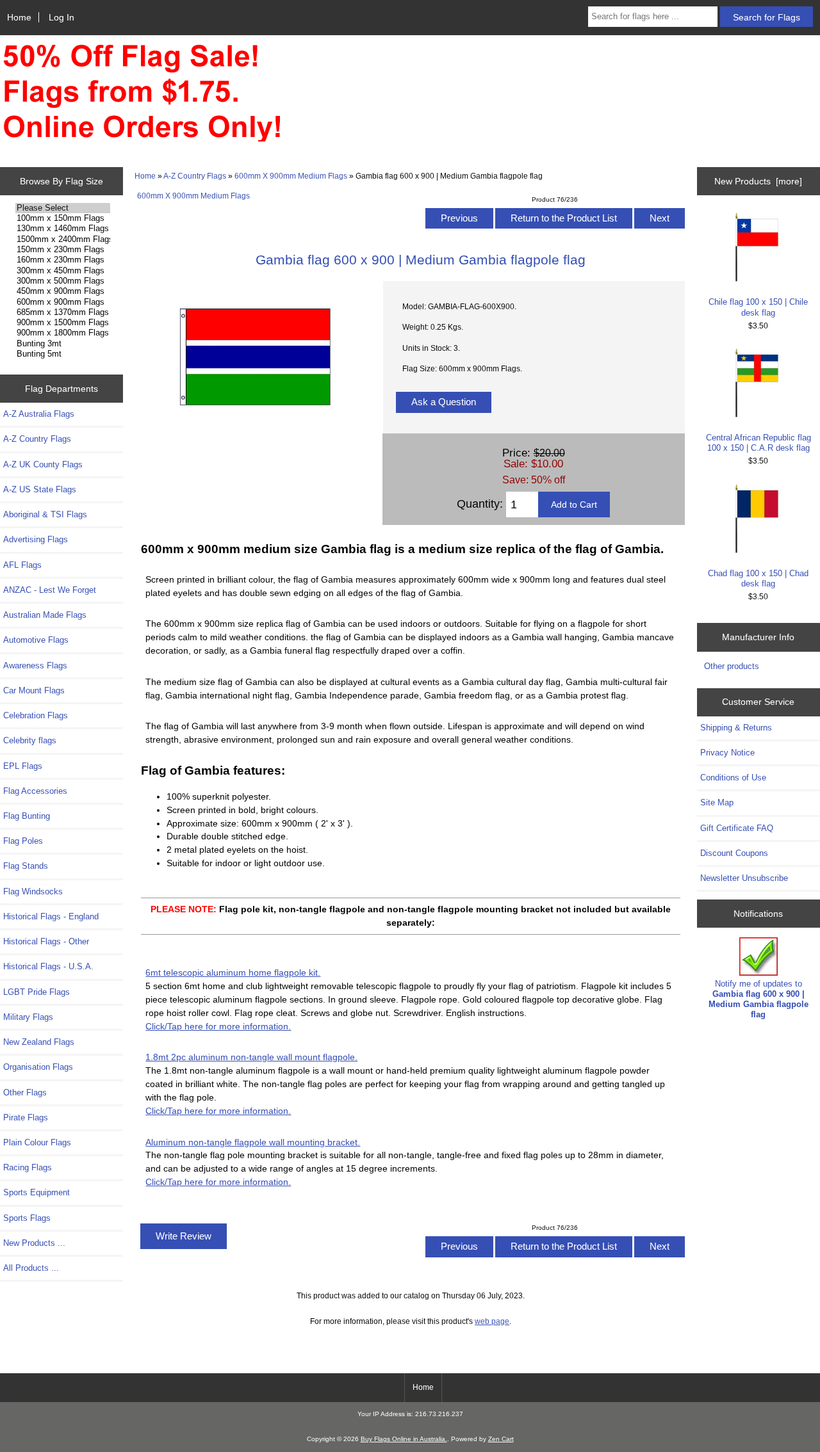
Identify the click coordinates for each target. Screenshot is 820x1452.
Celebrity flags (29, 740)
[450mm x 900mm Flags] (62, 291)
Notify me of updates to (758, 999)
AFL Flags (22, 565)
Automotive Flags (36, 640)
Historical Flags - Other (46, 941)
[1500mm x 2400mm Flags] (62, 239)
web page (492, 1321)
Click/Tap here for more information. (218, 1026)
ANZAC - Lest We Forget (49, 590)
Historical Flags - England (51, 916)
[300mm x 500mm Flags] (62, 281)
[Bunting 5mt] (62, 354)
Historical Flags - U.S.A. (48, 966)
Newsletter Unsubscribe (744, 878)
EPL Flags (22, 766)
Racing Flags (27, 1167)
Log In (61, 17)
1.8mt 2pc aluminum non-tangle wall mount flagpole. (251, 1057)
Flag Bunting (26, 816)
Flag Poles (23, 841)
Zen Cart (501, 1438)
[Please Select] (62, 208)
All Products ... (31, 1268)
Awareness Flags (35, 665)
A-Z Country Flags (194, 176)
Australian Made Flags (44, 615)
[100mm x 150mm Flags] (62, 218)
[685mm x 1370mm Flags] (62, 312)
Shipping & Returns (736, 727)
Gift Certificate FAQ (736, 828)
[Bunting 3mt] (62, 344)
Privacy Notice (727, 752)
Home (19, 17)
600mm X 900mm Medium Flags (290, 176)
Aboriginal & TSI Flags (45, 514)
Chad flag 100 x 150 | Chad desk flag (758, 578)
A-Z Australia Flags (38, 414)
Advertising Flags (35, 539)
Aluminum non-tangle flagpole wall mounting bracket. (252, 1142)
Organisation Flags (38, 1067)
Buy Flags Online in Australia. (404, 1438)
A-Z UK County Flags (43, 464)
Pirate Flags (25, 1117)
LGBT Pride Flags (36, 992)
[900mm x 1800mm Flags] (62, 333)
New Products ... (34, 1243)
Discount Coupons (734, 853)
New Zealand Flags (38, 1042)
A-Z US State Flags (39, 489)
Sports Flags (27, 1218)
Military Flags (28, 1017)
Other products (731, 666)
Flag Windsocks (33, 891)
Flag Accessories (35, 791)
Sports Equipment (36, 1192)
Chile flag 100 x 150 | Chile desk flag (758, 307)
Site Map (717, 802)
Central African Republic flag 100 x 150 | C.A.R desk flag (758, 443)
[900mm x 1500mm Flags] (62, 323)
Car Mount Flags (34, 690)
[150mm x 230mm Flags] (62, 250)
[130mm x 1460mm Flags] (62, 228)
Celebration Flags (35, 715)
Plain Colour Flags (37, 1142)
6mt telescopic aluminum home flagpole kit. (232, 972)
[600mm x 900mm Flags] (62, 302)
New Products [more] (758, 181)
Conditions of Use (733, 777)
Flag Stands (25, 866)
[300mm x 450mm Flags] (62, 271)
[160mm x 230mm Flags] (62, 260)
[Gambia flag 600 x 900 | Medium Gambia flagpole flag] (255, 429)
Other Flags (25, 1092)
